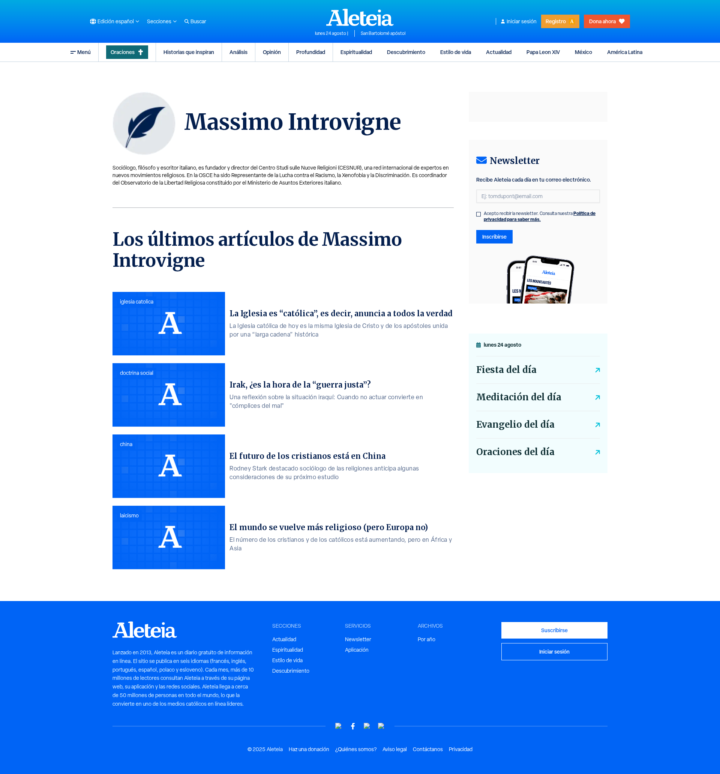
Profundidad (310, 52)
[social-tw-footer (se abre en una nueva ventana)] (367, 726)
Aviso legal (394, 749)
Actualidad (499, 52)
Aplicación (357, 649)
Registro (556, 21)
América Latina (624, 52)
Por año (426, 639)
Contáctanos (428, 749)
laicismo (129, 515)
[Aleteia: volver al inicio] (360, 17)
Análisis (239, 52)
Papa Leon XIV (543, 52)
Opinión (272, 52)
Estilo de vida (455, 52)
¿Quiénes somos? (355, 749)
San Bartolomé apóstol (383, 33)
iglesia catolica (136, 301)
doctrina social (136, 373)
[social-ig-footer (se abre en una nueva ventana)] (381, 726)
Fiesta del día (506, 370)
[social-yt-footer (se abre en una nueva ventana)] (338, 726)
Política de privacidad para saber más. (540, 216)
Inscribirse (494, 236)
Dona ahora (602, 21)
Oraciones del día (515, 452)
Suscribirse (554, 630)
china (126, 444)
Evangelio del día (515, 424)
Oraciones (123, 52)
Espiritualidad (356, 52)
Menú (84, 52)
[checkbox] (478, 214)
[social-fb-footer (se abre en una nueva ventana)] (353, 726)
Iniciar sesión (522, 21)
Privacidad (460, 749)
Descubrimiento (406, 52)
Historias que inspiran (189, 52)
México (583, 52)
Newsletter (358, 639)
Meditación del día (518, 397)
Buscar (198, 21)
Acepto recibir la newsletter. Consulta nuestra (540, 216)
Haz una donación (309, 749)
